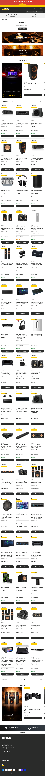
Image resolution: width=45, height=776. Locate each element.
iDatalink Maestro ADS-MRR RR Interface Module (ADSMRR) (7, 589)
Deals (6, 19)
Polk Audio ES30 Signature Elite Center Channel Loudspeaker (37, 625)
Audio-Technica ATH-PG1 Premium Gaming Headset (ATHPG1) (22, 192)
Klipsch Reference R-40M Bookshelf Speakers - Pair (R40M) (7, 228)
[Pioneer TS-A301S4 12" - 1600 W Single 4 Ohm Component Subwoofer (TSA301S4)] (7, 505)
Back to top (22, 732)
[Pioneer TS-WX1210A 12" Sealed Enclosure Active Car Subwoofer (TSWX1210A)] (37, 113)
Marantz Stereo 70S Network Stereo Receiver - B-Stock (7, 336)
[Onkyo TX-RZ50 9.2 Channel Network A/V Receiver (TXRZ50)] (7, 363)
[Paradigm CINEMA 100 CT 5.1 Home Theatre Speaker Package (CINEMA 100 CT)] (33, 696)
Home (3, 19)
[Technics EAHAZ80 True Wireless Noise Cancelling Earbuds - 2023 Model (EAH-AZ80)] (22, 254)
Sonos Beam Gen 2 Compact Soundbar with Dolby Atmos (21, 446)
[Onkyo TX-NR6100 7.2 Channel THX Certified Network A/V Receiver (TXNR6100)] (37, 543)
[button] (41, 9)
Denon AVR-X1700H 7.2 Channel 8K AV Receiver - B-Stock (7, 123)
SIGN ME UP (22, 3)
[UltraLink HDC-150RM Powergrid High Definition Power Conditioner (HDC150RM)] (37, 649)
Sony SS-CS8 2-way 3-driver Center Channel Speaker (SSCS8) (6, 302)
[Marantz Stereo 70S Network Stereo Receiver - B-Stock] (7, 325)
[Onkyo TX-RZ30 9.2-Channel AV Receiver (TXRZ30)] (7, 435)
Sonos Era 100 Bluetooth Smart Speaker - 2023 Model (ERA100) (36, 192)
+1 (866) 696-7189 (26, 6)
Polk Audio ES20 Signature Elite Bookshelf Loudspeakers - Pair (22, 228)
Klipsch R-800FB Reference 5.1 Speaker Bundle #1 (6, 625)
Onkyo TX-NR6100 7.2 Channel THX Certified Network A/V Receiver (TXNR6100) (36, 554)
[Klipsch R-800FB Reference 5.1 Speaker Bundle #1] (7, 614)
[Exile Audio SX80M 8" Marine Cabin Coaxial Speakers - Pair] (22, 614)
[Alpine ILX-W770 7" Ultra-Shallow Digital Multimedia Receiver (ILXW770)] (22, 291)
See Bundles (12, 718)
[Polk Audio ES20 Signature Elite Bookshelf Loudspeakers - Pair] (22, 217)
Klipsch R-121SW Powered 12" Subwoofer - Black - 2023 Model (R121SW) (7, 158)
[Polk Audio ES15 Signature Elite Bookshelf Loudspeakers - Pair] (37, 363)
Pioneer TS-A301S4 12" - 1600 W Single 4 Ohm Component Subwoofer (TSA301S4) (6, 516)
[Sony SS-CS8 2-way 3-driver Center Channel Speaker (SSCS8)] (7, 291)
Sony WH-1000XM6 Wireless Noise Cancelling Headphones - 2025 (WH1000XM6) (22, 336)
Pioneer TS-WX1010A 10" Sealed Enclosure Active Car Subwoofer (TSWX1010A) (36, 410)
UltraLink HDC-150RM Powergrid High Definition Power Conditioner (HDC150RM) (37, 661)
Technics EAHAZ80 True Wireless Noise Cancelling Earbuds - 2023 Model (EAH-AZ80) (22, 265)
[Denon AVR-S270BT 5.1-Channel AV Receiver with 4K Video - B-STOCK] (37, 148)
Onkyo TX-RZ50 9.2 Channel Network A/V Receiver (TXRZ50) (6, 374)
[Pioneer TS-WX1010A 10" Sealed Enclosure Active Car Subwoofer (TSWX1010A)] (37, 399)
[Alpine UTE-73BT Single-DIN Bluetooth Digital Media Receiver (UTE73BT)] (22, 543)
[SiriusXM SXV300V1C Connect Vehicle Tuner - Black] (37, 254)
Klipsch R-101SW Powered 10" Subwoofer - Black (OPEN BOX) (22, 589)
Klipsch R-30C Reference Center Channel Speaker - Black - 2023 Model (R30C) (7, 483)
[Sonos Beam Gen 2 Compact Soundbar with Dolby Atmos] (22, 435)
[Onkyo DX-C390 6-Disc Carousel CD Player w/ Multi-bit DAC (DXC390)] (22, 399)
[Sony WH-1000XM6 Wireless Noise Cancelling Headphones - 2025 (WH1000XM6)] (22, 325)
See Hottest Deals (11, 95)
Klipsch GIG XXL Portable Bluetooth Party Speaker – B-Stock (31, 84)
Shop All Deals (22, 28)
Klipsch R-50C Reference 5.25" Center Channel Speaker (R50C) (37, 446)
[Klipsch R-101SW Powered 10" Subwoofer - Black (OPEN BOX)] (22, 578)
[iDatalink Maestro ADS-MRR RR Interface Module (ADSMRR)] (7, 578)
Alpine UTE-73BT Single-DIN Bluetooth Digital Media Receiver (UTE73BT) (22, 554)
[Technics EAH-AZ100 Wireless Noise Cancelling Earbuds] (7, 181)
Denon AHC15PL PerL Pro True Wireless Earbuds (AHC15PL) (22, 374)
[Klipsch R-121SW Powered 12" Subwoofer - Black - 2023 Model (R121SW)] (7, 148)
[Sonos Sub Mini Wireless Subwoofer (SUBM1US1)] (37, 325)
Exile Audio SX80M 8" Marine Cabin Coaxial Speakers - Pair (21, 625)
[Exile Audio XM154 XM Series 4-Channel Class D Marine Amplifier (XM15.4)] (37, 291)
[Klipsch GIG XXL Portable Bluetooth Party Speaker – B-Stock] (33, 72)
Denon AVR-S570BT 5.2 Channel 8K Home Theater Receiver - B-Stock (22, 123)
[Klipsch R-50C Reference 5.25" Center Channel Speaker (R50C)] (37, 435)
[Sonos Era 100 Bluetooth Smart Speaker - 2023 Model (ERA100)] (37, 181)
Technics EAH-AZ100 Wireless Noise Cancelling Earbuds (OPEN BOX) (7, 410)
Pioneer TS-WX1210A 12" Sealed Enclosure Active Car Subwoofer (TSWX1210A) (36, 124)
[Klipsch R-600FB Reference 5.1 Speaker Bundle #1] (37, 472)
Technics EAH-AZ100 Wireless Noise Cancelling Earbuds (7, 192)
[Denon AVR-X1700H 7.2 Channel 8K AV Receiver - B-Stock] (7, 113)
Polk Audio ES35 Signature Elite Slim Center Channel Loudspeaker (37, 589)
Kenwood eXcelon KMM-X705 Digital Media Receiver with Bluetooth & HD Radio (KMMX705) (37, 516)
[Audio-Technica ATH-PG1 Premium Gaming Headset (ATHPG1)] (22, 181)
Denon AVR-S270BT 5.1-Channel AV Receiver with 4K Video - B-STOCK (37, 158)
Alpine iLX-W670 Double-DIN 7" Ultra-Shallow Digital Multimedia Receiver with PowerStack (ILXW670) (7, 554)
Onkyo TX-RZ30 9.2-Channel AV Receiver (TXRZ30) (6, 446)
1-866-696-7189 (11, 747)
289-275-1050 (10, 748)
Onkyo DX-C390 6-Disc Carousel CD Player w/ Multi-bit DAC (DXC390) (21, 410)
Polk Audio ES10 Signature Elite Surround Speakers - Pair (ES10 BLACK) (22, 483)
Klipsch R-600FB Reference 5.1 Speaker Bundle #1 (36, 483)
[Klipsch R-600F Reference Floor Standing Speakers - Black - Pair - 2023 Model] (7, 254)
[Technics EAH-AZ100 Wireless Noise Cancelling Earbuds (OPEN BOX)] (7, 399)
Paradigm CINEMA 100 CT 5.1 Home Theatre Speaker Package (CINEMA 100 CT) (32, 709)
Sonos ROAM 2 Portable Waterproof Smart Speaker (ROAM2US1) (37, 228)
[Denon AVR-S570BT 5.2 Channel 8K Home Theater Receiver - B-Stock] (22, 113)
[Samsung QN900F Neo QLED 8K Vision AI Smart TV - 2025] (22, 505)
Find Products (22, 42)
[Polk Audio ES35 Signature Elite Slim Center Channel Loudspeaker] (37, 578)
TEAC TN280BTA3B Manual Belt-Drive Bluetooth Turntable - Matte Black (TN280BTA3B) (22, 661)
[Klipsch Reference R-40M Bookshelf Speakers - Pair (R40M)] (7, 217)
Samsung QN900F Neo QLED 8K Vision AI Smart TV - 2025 (22, 516)
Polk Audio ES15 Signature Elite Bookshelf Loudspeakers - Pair (37, 374)
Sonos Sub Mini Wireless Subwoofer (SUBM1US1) (36, 335)
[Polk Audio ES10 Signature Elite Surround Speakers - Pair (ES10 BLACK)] (22, 472)
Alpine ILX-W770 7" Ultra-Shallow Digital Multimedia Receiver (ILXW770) (22, 302)
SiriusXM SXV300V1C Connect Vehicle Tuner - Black (37, 265)
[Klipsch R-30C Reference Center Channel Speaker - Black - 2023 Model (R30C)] (7, 472)
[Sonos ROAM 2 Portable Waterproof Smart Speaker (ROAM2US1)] (37, 217)
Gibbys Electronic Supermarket (10, 773)
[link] (9, 679)
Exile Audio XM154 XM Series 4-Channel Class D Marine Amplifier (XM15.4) (37, 302)
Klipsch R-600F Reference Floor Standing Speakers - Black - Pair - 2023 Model (7, 265)
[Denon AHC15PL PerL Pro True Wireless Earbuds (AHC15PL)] (22, 363)
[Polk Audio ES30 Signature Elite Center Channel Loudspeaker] (37, 614)
